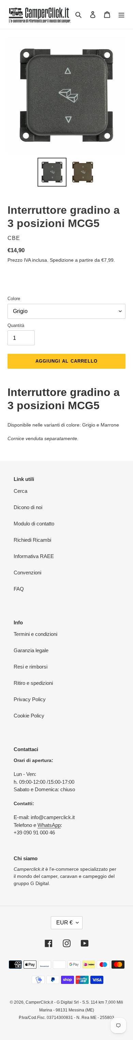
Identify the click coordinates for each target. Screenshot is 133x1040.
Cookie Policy (29, 715)
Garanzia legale (31, 650)
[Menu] (121, 14)
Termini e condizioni (35, 634)
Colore (14, 298)
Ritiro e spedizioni (33, 683)
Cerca (20, 491)
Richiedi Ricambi (32, 540)
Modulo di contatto (34, 523)
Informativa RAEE (34, 556)
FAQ (19, 589)
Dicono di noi (28, 507)
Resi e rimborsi (30, 667)
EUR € (64, 922)
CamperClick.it (39, 1002)
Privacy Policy (30, 699)
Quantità (16, 325)
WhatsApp (49, 825)
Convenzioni (27, 572)
